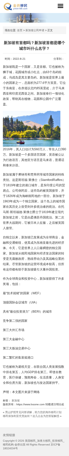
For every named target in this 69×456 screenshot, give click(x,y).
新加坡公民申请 (34, 30)
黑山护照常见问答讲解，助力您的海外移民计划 (33, 412)
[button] (60, 6)
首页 (19, 30)
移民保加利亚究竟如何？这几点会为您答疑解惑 (31, 416)
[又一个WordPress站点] (15, 6)
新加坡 (16, 400)
